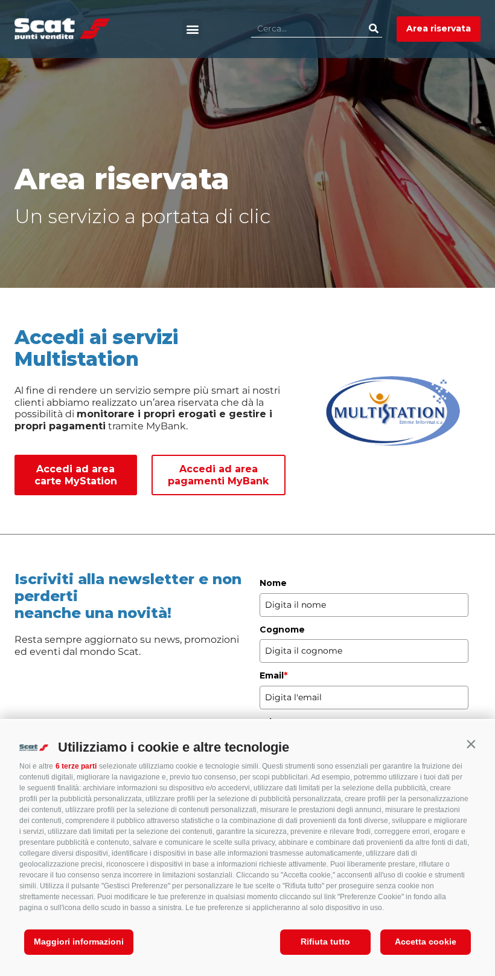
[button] (471, 744)
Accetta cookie (425, 941)
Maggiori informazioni (79, 941)
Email (273, 675)
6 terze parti (76, 766)
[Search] (373, 29)
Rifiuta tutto (325, 941)
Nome (273, 582)
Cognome (282, 629)
